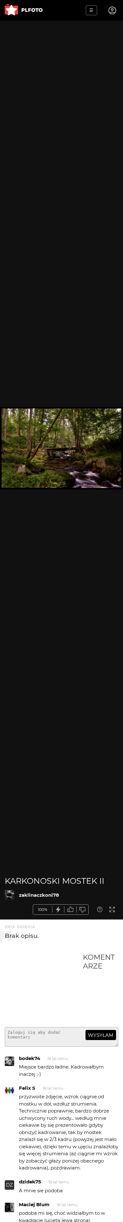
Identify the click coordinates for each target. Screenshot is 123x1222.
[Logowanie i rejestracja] (113, 10)
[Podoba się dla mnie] (70, 909)
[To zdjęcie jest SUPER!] (58, 909)
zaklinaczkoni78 (39, 895)
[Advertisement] (44, 987)
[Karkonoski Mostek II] (9, 895)
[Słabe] (82, 909)
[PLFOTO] (23, 10)
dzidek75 (30, 1182)
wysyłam (100, 1035)
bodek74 (29, 1058)
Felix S (27, 1088)
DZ (9, 1185)
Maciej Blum (34, 1204)
